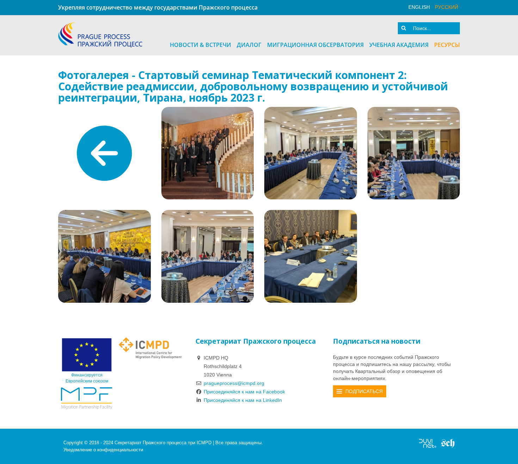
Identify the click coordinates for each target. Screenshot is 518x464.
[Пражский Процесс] (100, 35)
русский (446, 7)
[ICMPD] (150, 347)
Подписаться (364, 391)
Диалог (249, 45)
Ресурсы (447, 45)
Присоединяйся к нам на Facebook (244, 391)
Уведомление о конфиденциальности (103, 449)
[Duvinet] (427, 443)
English (419, 7)
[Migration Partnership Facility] (86, 398)
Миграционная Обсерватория (315, 45)
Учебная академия (398, 45)
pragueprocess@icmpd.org (234, 383)
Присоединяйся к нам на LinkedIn (243, 400)
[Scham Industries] (448, 443)
